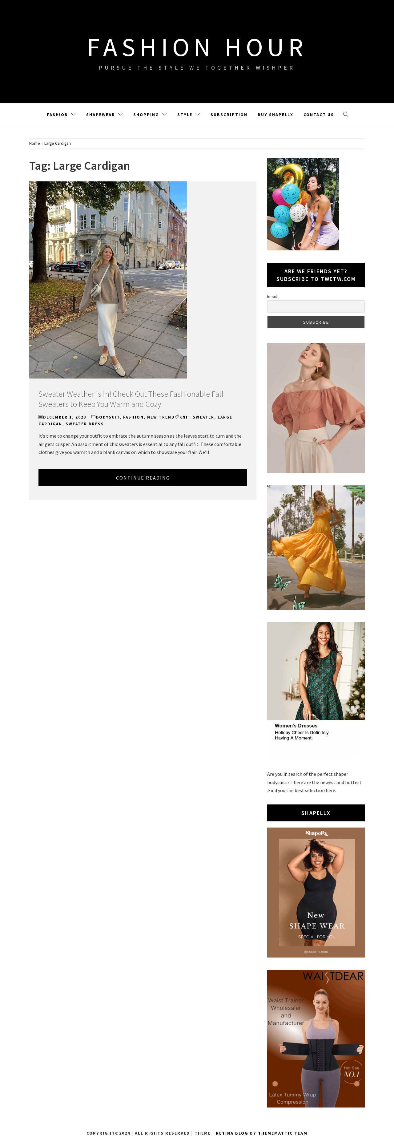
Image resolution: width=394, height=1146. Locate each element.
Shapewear (100, 114)
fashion (133, 417)
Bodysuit (108, 417)
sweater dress (85, 424)
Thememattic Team (283, 1133)
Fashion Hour (197, 46)
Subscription (229, 114)
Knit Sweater (196, 417)
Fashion (57, 114)
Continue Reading (143, 478)
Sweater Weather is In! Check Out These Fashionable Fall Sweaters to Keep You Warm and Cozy (130, 399)
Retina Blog (232, 1133)
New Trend (161, 417)
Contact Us (319, 114)
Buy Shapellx (275, 114)
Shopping (146, 114)
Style (184, 114)
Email (272, 296)
